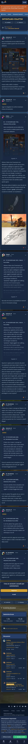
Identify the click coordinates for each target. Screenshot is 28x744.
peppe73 (8, 656)
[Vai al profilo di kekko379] (4, 683)
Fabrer (7, 116)
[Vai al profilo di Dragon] (3, 255)
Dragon (8, 254)
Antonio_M (9, 27)
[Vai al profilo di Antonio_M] (3, 28)
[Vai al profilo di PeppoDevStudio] (4, 641)
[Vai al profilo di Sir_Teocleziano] (3, 404)
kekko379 (8, 687)
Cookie (18, 710)
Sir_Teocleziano (10, 404)
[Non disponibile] (14, 49)
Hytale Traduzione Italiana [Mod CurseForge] (15, 643)
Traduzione (6, 710)
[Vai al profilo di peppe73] (4, 653)
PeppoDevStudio (10, 645)
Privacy (13, 710)
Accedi (14, 594)
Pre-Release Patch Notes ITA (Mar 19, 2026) (15, 685)
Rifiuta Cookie (7, 737)
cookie (9, 726)
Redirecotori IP (10, 664)
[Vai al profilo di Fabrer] (3, 116)
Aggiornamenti (10, 655)
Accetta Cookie (21, 737)
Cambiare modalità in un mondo (13, 674)
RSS (24, 710)
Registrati (14, 590)
